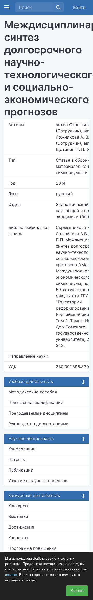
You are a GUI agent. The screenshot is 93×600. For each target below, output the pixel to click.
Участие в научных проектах (37, 480)
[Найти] (58, 7)
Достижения (21, 527)
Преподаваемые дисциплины (38, 413)
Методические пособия (32, 391)
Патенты (17, 459)
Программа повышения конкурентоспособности (33, 551)
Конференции (22, 448)
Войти (79, 7)
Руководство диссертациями (38, 423)
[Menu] (6, 7)
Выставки (18, 516)
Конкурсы (18, 505)
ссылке (11, 575)
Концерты (18, 537)
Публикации (20, 470)
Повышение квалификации (35, 402)
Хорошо (77, 591)
